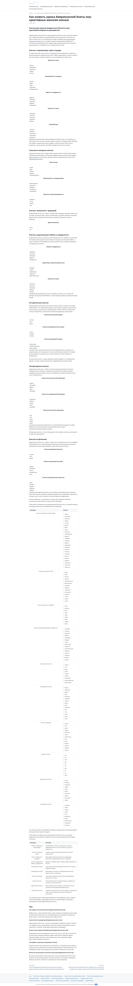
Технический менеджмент (77, 980)
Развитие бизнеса (34, 6)
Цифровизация (89, 980)
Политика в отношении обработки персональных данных (48, 976)
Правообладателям (34, 978)
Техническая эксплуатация (62, 980)
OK (96, 984)
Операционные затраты (76, 6)
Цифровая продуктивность (61, 6)
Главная (31, 13)
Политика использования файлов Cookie (74, 976)
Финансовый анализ (89, 6)
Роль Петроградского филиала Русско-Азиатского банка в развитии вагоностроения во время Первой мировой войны (46, 967)
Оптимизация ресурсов (46, 6)
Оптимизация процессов (35, 9)
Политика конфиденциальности (95, 976)
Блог (30, 976)
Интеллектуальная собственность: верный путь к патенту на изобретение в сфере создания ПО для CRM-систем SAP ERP (86, 967)
